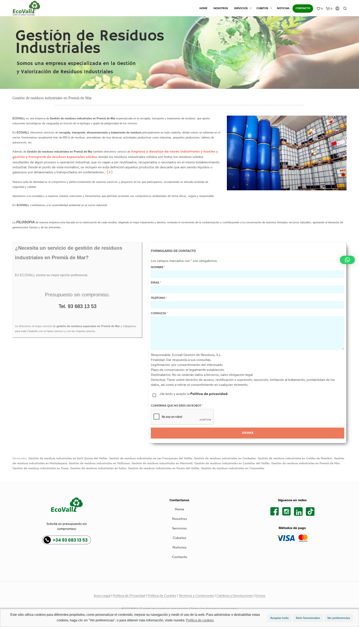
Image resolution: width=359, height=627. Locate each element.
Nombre (158, 267)
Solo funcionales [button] (308, 618)
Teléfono (159, 298)
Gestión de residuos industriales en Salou (98, 468)
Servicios (179, 528)
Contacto (179, 557)
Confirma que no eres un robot (177, 406)
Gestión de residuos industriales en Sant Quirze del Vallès (67, 458)
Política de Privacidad (129, 595)
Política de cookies (200, 620)
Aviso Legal (102, 595)
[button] (347, 260)
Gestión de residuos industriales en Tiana (40, 468)
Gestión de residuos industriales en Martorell (162, 463)
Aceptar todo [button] (279, 618)
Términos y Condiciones (196, 595)
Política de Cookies (162, 595)
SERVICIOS (241, 8)
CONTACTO (302, 8)
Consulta (159, 313)
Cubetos (179, 538)
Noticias (179, 547)
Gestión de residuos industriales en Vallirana (99, 463)
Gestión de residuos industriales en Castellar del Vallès (231, 463)
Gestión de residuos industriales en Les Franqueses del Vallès (150, 458)
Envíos (260, 595)
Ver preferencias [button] (338, 618)
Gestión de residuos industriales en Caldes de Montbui (295, 458)
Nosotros (179, 519)
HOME (203, 8)
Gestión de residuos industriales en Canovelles (232, 468)
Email (156, 282)
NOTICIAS (283, 8)
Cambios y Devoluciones (234, 595)
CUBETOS (262, 8)
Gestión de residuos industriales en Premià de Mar (305, 463)
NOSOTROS (221, 8)
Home (179, 509)
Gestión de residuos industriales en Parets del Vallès (163, 468)
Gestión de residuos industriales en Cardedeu (225, 458)
